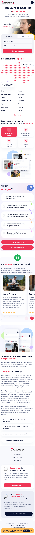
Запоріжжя (21, 94)
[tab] (9, 36)
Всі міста (17, 115)
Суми (3, 104)
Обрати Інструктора (17, 247)
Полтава (20, 110)
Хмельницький (6, 101)
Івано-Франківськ (7, 94)
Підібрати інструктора (18, 514)
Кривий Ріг (4, 107)
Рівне (3, 110)
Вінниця (20, 104)
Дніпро (20, 97)
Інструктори (17, 457)
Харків (20, 91)
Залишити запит (17, 485)
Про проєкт (17, 460)
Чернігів (20, 107)
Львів (3, 97)
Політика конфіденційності (17, 527)
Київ (2, 91)
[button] (17, 41)
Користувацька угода (17, 525)
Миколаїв (21, 101)
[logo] (7, 2)
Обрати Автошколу (17, 242)
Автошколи (17, 454)
